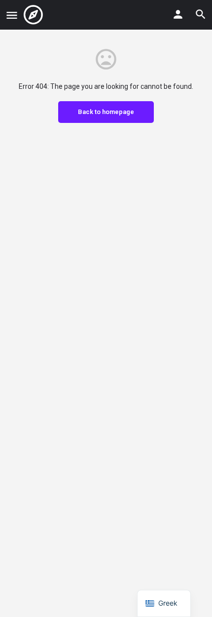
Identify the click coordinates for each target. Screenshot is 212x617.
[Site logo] (34, 15)
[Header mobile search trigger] (200, 14)
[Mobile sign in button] (178, 14)
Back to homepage (106, 112)
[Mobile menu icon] (12, 15)
